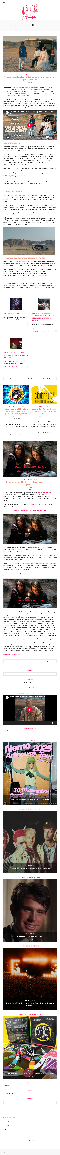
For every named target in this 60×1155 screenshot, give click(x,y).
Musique (30, 865)
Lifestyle (30, 1070)
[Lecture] (5, 723)
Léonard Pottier (30, 82)
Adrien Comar (8, 324)
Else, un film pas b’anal (11, 313)
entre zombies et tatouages (32, 504)
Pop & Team (5, 734)
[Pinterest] (49, 378)
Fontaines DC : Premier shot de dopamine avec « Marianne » (30, 868)
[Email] (51, 378)
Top (56, 1152)
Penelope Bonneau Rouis (38, 331)
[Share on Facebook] (45, 378)
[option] (30, 773)
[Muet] (52, 723)
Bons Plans (40, 406)
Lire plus (30, 378)
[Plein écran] (54, 723)
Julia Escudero (16, 418)
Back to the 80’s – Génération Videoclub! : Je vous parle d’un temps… (44, 411)
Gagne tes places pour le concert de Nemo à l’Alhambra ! (30, 800)
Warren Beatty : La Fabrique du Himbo (30, 937)
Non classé (26, 74)
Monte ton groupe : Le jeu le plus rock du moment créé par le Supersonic (30, 1074)
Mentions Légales (7, 1122)
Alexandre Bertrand (44, 416)
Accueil (25, 28)
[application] (30, 710)
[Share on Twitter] (47, 378)
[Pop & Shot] (30, 12)
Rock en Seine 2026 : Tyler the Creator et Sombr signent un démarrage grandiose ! (30, 1004)
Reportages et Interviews (30, 1000)
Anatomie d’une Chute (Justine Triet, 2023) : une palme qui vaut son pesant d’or (15, 355)
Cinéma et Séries (11, 406)
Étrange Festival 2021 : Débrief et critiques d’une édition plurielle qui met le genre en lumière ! (16, 412)
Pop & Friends (6, 730)
